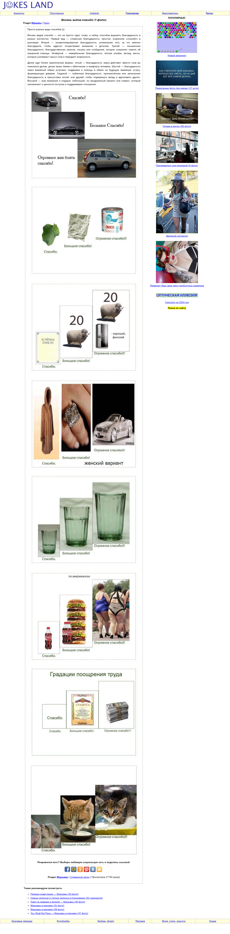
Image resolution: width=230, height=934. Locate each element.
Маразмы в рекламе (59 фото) (47, 909)
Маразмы (36, 23)
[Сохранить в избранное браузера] (99, 869)
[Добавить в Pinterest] (86, 869)
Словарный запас (80, 877)
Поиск (46, 23)
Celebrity (94, 13)
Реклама (140, 921)
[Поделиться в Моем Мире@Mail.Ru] (73, 869)
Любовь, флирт (105, 921)
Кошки (212, 921)
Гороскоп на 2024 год (177, 302)
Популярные (57, 13)
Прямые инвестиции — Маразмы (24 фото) (54, 894)
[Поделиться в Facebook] (67, 869)
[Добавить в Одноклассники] (80, 869)
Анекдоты (19, 13)
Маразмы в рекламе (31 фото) (47, 905)
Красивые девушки (22, 921)
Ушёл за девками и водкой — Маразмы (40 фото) (57, 901)
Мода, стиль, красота (173, 921)
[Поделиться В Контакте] (93, 869)
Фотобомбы (63, 921)
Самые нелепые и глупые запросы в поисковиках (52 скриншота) (66, 898)
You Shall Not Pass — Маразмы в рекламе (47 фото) (59, 913)
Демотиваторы (170, 13)
